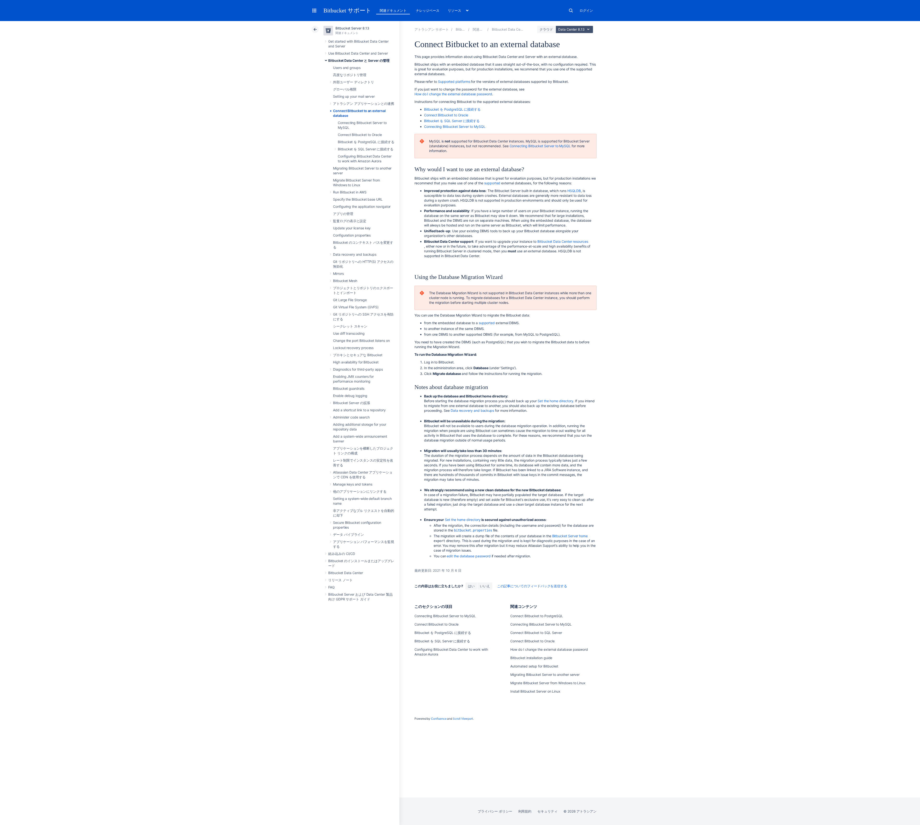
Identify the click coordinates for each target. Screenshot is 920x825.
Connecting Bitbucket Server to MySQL (454, 126)
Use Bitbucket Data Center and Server (358, 53)
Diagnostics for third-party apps (358, 369)
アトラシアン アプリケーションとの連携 (363, 104)
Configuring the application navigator (362, 206)
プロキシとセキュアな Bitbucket (357, 355)
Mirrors (338, 273)
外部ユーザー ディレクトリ (353, 82)
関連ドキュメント (393, 10)
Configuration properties (352, 235)
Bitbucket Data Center (345, 573)
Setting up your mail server (354, 96)
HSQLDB (574, 191)
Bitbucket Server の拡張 (351, 403)
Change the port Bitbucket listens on (361, 341)
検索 (571, 10)
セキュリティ (547, 811)
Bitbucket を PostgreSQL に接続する (366, 142)
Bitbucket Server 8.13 (352, 28)
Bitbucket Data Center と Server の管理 (359, 60)
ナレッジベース (427, 10)
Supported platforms (454, 81)
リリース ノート (340, 580)
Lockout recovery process (353, 348)
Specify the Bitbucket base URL (358, 199)
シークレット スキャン (350, 326)
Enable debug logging (350, 396)
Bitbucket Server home (570, 536)
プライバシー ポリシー (495, 811)
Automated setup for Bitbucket (534, 666)
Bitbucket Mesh (345, 281)
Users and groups (347, 68)
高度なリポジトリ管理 (349, 75)
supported (492, 183)
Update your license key (352, 228)
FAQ (331, 587)
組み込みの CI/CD (341, 554)
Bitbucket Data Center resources (562, 241)
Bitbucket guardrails (348, 388)
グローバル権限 (344, 89)
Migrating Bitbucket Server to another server (545, 674)
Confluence (438, 718)
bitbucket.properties (473, 530)
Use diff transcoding (349, 333)
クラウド (546, 29)
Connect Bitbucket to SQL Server (536, 633)
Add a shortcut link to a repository (359, 410)
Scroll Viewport (463, 718)
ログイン (586, 10)
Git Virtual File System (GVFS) (356, 307)
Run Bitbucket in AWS (350, 192)
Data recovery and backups (354, 254)
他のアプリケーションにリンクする (359, 491)
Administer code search (351, 417)
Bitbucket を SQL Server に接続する (365, 149)
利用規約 (525, 811)
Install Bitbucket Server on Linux (535, 691)
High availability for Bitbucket (356, 362)
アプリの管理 (343, 214)
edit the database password (468, 556)
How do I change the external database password (453, 94)
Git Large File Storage (350, 300)
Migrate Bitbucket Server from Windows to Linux (548, 683)
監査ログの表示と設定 (349, 221)
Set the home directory (555, 401)
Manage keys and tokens (352, 484)
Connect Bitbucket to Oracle (360, 135)
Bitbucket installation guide (531, 658)
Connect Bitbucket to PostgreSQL (536, 616)
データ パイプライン (348, 534)
